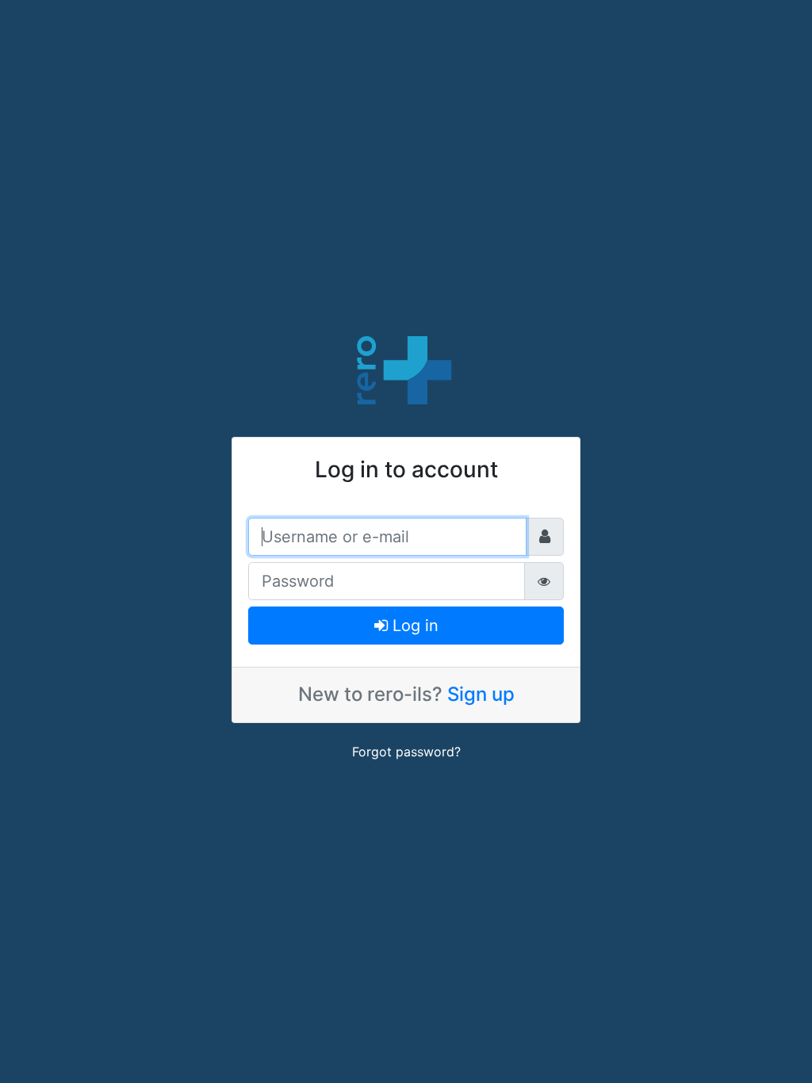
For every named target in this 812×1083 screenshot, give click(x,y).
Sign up (481, 694)
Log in (413, 625)
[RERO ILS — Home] (406, 369)
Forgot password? (406, 752)
